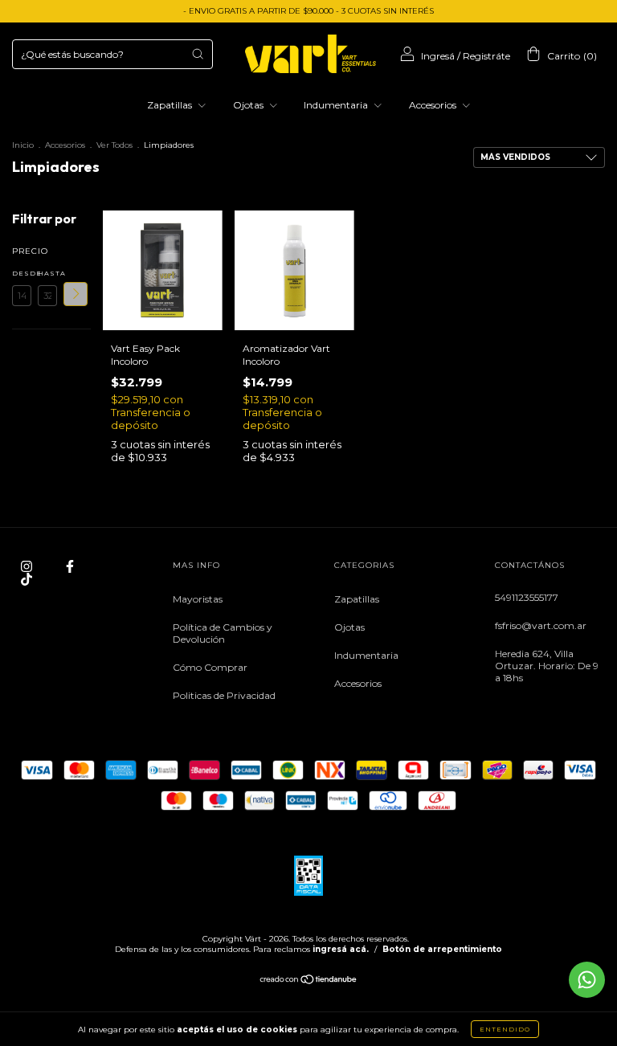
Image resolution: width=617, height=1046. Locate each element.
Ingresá (438, 56)
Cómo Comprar (210, 667)
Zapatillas (170, 105)
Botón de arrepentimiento (442, 949)
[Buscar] (197, 53)
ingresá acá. (341, 949)
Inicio (23, 145)
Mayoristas (198, 599)
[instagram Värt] (27, 567)
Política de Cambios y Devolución (222, 633)
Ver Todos (114, 145)
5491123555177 (526, 597)
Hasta (47, 273)
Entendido (505, 1029)
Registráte (486, 56)
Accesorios (434, 105)
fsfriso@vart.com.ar (540, 625)
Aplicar (75, 294)
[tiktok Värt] (26, 580)
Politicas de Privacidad (224, 695)
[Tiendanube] (309, 981)
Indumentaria (337, 105)
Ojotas (249, 105)
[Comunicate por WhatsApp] (587, 980)
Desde (21, 273)
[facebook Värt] (69, 567)
